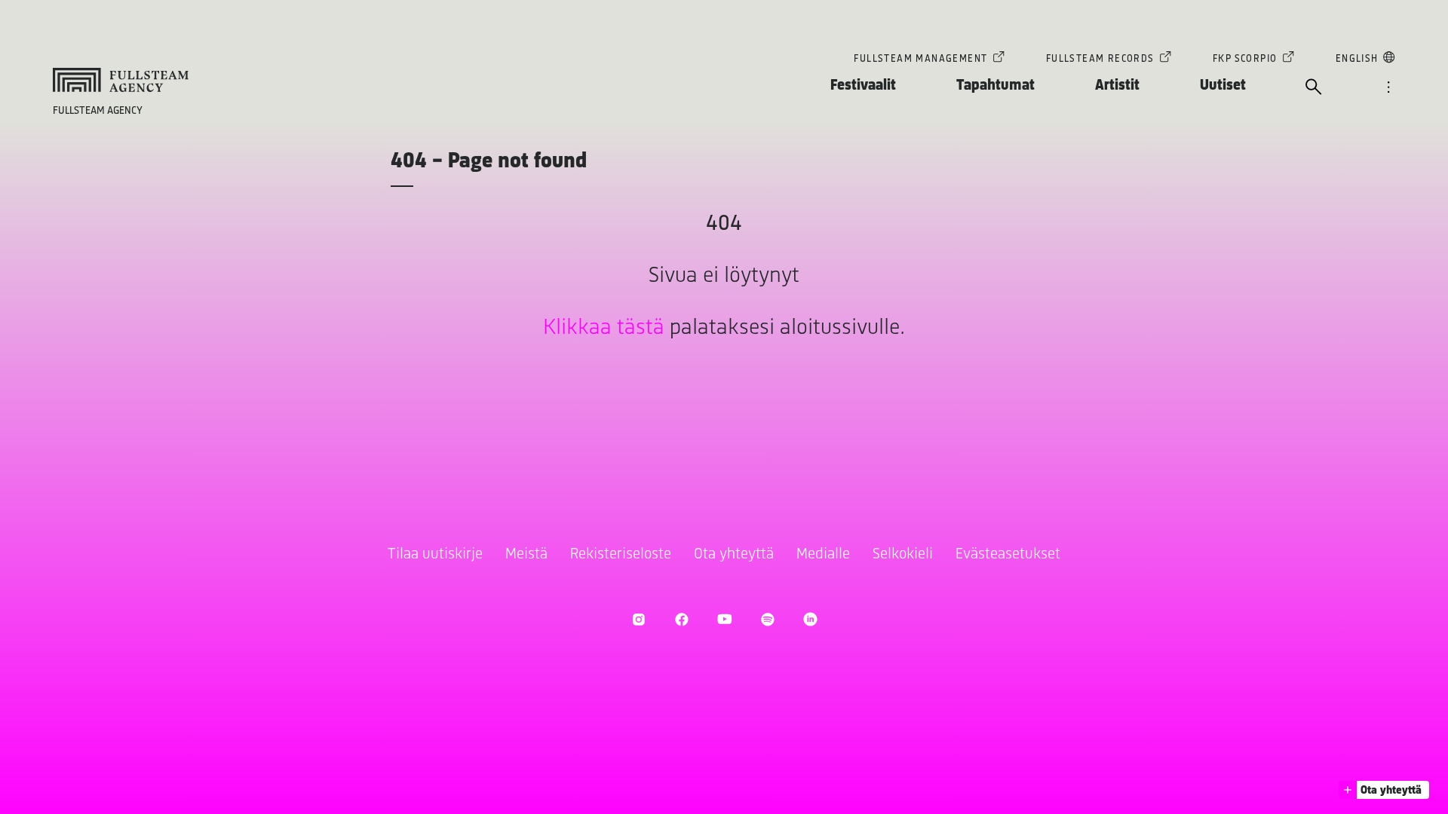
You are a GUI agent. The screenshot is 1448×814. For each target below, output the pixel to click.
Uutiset (1223, 85)
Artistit (1117, 85)
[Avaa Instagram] (638, 619)
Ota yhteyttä (734, 554)
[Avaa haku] (1314, 88)
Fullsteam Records (1100, 59)
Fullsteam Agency (98, 111)
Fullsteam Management (920, 59)
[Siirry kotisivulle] (121, 80)
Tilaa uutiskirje (435, 554)
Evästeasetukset (1008, 554)
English (1357, 59)
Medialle (823, 554)
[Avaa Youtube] (724, 619)
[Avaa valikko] (1388, 88)
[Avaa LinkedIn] (810, 619)
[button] (1384, 790)
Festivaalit (863, 85)
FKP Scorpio (1245, 59)
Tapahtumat (995, 85)
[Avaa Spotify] (767, 619)
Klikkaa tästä (603, 328)
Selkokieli (903, 554)
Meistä (526, 554)
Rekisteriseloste (620, 554)
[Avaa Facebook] (681, 619)
